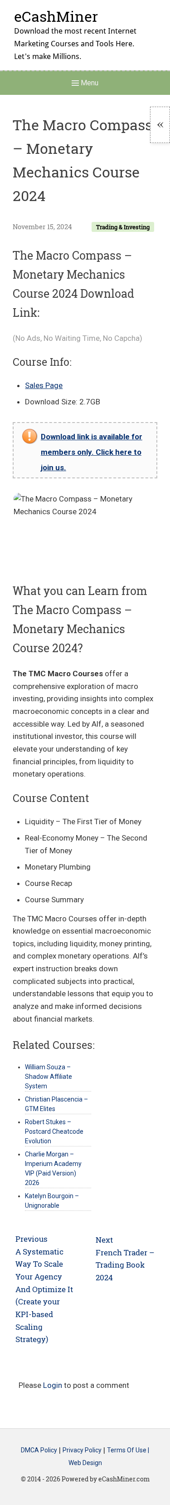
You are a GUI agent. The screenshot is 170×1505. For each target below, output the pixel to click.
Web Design (85, 1462)
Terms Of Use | (128, 1450)
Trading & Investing (123, 227)
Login (52, 1385)
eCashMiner (56, 16)
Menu (88, 83)
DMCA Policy (39, 1450)
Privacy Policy (82, 1450)
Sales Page (44, 385)
